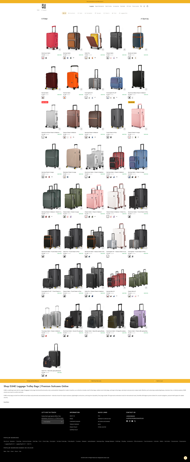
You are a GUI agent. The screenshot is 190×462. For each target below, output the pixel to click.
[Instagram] (130, 421)
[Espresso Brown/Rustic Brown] (46, 375)
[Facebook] (127, 421)
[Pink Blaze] (111, 57)
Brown (16, 451)
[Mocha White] (86, 57)
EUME (86, 457)
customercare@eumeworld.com (135, 418)
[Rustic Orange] (92, 57)
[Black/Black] (46, 57)
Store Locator (102, 427)
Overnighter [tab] (89, 13)
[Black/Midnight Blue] (114, 335)
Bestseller (12, 441)
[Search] (141, 6)
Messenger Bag (100, 441)
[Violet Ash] (114, 57)
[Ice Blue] (67, 176)
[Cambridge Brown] (64, 137)
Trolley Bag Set (71, 441)
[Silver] (132, 97)
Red (20, 451)
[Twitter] (135, 421)
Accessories (130, 441)
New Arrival (6, 441)
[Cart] (147, 6)
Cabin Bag (35, 441)
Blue (8, 451)
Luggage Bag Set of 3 (21, 444)
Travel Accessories (148, 441)
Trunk (40, 441)
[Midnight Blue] (129, 57)
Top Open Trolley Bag (61, 441)
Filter (45, 19)
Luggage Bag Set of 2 (10, 444)
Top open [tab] (99, 13)
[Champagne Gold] (64, 176)
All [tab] (65, 13)
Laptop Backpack (91, 441)
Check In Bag (45, 441)
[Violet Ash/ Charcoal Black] (129, 335)
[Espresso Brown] (64, 57)
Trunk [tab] (115, 13)
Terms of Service (74, 424)
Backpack (84, 441)
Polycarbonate (174, 441)
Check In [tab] (107, 13)
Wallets (161, 441)
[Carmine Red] (43, 97)
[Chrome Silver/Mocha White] (107, 256)
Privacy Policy (73, 427)
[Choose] (59, 49)
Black (5, 451)
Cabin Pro (29, 444)
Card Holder (167, 441)
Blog (99, 424)
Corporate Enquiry (75, 421)
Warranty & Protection (104, 418)
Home (38, 10)
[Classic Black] (114, 97)
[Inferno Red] (43, 57)
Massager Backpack (109, 441)
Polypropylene (182, 441)
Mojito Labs (106, 457)
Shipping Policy (74, 429)
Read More (6, 402)
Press (71, 418)
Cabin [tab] (80, 13)
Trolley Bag (18, 441)
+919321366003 (130, 416)
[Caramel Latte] (135, 57)
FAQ (99, 416)
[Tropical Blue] (67, 57)
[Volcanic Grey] (107, 137)
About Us (72, 416)
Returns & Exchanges (104, 421)
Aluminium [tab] (72, 13)
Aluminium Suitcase (27, 441)
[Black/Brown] (67, 335)
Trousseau (78, 441)
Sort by (145, 19)
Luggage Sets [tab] (124, 13)
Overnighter (52, 441)
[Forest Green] (89, 57)
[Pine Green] (70, 57)
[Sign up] (61, 421)
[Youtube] (132, 421)
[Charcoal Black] (107, 57)
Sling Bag (124, 441)
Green (12, 451)
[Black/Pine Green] (107, 335)
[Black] (129, 97)
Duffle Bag (117, 441)
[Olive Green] (89, 97)
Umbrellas (156, 441)
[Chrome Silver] (132, 256)
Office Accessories (138, 441)
